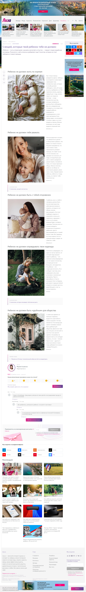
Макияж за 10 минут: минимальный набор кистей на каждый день (29, 359)
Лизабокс (63, 21)
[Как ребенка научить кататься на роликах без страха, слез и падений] (53, 491)
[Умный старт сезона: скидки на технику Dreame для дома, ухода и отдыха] (22, 27)
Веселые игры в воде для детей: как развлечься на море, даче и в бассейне (32, 500)
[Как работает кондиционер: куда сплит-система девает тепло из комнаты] (32, 511)
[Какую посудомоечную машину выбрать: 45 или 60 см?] (32, 531)
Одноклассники (41, 450)
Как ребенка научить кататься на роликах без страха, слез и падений (53, 500)
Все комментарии (35, 420)
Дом (50, 21)
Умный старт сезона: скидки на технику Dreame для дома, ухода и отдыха (21, 33)
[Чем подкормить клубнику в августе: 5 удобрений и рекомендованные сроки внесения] (11, 525)
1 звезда (53, 43)
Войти (81, 21)
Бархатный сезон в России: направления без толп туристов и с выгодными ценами (50, 33)
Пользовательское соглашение (38, 566)
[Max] (78, 53)
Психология (37, 21)
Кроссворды (52, 564)
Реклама (35, 558)
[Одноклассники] (79, 46)
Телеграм (9, 450)
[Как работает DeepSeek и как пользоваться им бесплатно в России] (11, 511)
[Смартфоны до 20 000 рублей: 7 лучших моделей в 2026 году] (53, 511)
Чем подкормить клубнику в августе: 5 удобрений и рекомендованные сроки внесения (10, 530)
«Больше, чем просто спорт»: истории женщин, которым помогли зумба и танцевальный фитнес (36, 33)
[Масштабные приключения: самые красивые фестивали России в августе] (78, 27)
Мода (23, 21)
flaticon (10, 580)
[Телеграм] (68, 46)
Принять (77, 588)
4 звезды (57, 43)
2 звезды (54, 43)
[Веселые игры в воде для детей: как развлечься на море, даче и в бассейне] (32, 491)
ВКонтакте (24, 450)
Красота (29, 21)
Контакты (35, 560)
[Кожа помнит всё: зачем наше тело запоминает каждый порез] (64, 27)
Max (54, 454)
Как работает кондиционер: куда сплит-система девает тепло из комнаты (31, 520)
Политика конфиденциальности (39, 570)
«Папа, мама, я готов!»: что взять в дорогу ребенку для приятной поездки (10, 500)
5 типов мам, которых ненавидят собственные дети (23, 302)
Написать (58, 386)
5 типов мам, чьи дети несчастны (19, 189)
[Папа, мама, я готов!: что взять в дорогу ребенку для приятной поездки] (11, 491)
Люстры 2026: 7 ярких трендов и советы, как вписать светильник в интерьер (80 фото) (53, 530)
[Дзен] (79, 50)
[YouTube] (74, 50)
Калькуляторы (53, 562)
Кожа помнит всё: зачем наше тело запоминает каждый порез (63, 33)
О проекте (36, 555)
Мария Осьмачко (6, 43)
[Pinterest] (70, 53)
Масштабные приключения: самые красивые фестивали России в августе (77, 33)
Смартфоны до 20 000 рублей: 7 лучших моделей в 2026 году (53, 520)
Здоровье (56, 21)
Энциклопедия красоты (53, 558)
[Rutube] (68, 50)
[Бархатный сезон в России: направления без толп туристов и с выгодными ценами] (50, 27)
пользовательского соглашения (42, 434)
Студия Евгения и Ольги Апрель (13, 578)
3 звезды (56, 43)
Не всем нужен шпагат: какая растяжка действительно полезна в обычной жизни (8, 33)
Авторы (35, 563)
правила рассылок (40, 435)
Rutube (54, 450)
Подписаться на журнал (8, 573)
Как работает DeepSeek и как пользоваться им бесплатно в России (11, 520)
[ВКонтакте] (74, 46)
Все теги (51, 567)
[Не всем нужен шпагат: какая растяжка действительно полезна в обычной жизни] (8, 27)
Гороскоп (45, 21)
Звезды (18, 21)
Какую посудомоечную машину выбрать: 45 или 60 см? (32, 540)
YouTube (9, 454)
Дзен (23, 454)
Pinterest (40, 454)
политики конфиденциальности (54, 434)
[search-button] (76, 20)
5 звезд (58, 43)
